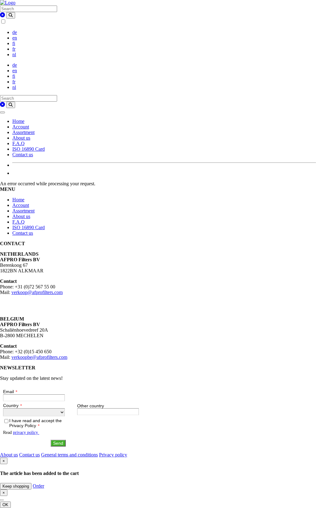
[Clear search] (2, 15)
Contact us (22, 154)
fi (13, 43)
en (14, 37)
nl (14, 54)
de (14, 32)
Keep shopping (15, 486)
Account (20, 126)
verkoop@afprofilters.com (37, 292)
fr (13, 49)
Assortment (23, 132)
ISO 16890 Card (28, 149)
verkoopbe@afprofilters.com (39, 357)
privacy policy (26, 432)
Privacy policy (113, 454)
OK (5, 504)
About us (21, 138)
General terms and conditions (69, 454)
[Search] (10, 15)
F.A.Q (18, 143)
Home (18, 121)
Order (38, 486)
